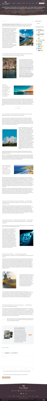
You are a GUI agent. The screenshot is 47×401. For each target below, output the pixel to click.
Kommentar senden (6, 377)
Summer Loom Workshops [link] (40, 44)
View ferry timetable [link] (18, 108)
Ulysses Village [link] (19, 3)
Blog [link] (29, 3)
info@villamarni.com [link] (22, 390)
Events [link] (33, 3)
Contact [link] (37, 3)
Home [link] (10, 3)
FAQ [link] (26, 3)
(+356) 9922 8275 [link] (15, 390)
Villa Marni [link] (13, 3)
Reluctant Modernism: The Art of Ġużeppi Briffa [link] (41, 34)
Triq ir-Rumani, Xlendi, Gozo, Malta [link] (30, 390)
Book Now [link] (41, 3)
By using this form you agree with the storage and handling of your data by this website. (15, 374)
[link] (1, 5)
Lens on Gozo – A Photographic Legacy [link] (41, 30)
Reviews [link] (24, 3)
